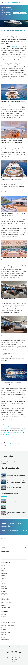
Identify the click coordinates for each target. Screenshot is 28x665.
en (15, 646)
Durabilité (3, 604)
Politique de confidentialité (14, 657)
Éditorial (3, 614)
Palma (3, 575)
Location (3, 538)
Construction (5, 551)
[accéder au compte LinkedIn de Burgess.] (16, 652)
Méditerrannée (5, 639)
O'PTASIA (14, 46)
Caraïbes (3, 627)
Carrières (3, 605)
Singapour (3, 578)
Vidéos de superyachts (18, 461)
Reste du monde (5, 632)
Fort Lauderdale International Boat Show (16, 512)
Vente (3, 547)
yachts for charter (11, 427)
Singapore (19, 432)
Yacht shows (9, 461)
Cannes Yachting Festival (13, 501)
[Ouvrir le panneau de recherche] (5, 2)
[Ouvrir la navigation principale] (2, 2)
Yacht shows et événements (8, 618)
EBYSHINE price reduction (14, 487)
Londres (3, 565)
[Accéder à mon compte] (22, 2)
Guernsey (3, 591)
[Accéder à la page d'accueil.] (14, 2)
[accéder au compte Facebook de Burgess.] (8, 652)
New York (9, 432)
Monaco (3, 432)
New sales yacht (14, 444)
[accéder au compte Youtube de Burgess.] (19, 652)
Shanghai (3, 586)
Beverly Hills (4, 593)
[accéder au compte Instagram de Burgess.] (12, 652)
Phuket (3, 580)
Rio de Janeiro (4, 588)
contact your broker (18, 418)
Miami (14, 432)
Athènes (3, 576)
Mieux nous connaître (6, 602)
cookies (5, 10)
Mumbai (3, 585)
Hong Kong (4, 573)
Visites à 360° (4, 463)
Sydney (3, 583)
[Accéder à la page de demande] (25, 2)
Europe (3, 637)
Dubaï (2, 572)
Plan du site (14, 659)
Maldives (3, 634)
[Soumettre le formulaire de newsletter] (25, 530)
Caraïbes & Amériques (7, 625)
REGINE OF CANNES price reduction (16, 475)
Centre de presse (5, 607)
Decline (16, 13)
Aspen (2, 589)
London (21, 430)
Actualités (4, 445)
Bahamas (3, 629)
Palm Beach (4, 594)
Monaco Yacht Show (12, 507)
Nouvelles (3, 616)
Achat (3, 543)
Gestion (3, 556)
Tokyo (2, 581)
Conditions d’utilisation (14, 656)
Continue (23, 13)
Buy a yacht (4, 444)
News (2, 461)
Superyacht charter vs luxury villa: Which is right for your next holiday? (16, 481)
